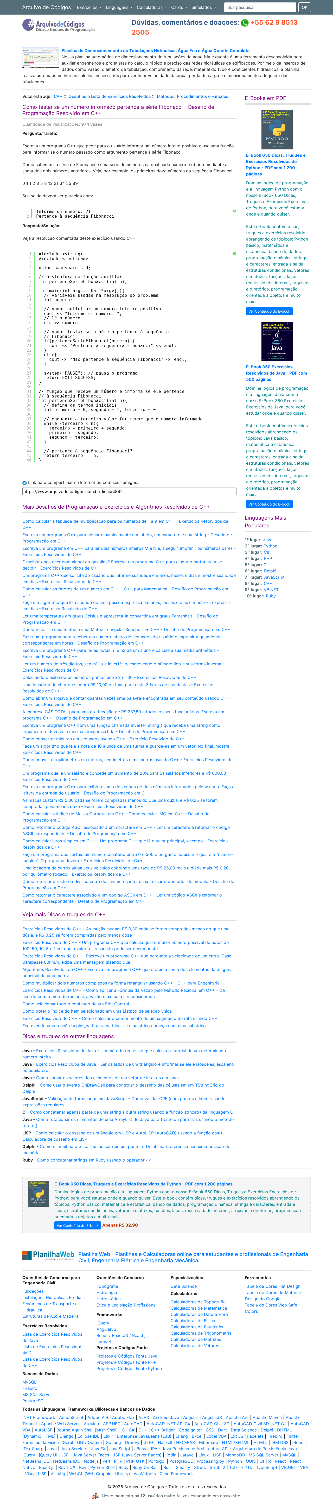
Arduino (91, 1423)
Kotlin (170, 1454)
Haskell (165, 1442)
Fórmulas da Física (40, 1442)
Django (67, 1436)
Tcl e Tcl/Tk (240, 1467)
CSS (210, 1429)
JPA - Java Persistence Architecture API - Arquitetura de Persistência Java (223, 1448)
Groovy (132, 1442)
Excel (197, 1436)
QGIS (251, 1461)
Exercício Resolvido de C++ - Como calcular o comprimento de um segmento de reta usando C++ (119, 1018)
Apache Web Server (60, 1423)
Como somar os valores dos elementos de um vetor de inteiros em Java (107, 1077)
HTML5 (260, 1442)
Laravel (104, 1341)
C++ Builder (163, 1429)
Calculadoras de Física (193, 1320)
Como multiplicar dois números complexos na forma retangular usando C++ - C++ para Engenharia (121, 983)
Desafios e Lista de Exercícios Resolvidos (110, 96)
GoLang (113, 1442)
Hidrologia (107, 1292)
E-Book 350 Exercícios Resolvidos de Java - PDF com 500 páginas (276, 373)
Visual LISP (36, 1473)
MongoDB (235, 1454)
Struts (200, 1467)
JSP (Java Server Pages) (137, 1454)
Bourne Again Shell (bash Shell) (87, 1429)
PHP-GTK (135, 1461)
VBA (304, 1467)
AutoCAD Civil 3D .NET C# (260, 1423)
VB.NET (271, 589)
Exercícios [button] (88, 7)
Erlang (181, 1436)
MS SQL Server (37, 1394)
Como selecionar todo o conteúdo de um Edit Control (75, 1003)
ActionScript (71, 1417)
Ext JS (236, 1436)
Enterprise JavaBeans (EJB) (144, 1436)
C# (267, 552)
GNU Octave (89, 1442)
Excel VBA (216, 1436)
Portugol (156, 1461)
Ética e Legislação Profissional (127, 1305)
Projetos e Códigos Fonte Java (127, 1356)
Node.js (91, 1461)
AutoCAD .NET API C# (168, 1423)
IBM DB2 (280, 1442)
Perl (106, 1461)
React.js (46, 1467)
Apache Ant (237, 1417)
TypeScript (266, 1467)
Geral (68, 1442)
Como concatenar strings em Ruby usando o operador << (94, 1160)
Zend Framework (176, 1473)
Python (270, 545)
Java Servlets (74, 1448)
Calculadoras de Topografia (198, 1301)
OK (305, 7)
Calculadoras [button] (150, 7)
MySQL (29, 1382)
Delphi (270, 570)
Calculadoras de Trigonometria (201, 1333)
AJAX (143, 1417)
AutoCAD (133, 1423)
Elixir (108, 1436)
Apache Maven (267, 1417)
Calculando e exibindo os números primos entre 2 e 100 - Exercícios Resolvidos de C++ (109, 677)
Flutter (292, 1436)
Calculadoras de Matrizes (196, 1339)
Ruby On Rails (145, 1467)
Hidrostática (109, 1298)
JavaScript (274, 577)
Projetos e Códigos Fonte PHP (126, 1362)
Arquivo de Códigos (46, 7)
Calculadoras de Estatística (198, 1326)
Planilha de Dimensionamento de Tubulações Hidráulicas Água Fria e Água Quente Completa (155, 50)
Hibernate (208, 1442)
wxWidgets (145, 1473)
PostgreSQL (34, 1400)
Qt (262, 1461)
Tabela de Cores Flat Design (272, 1286)
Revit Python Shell (97, 1467)
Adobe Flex (123, 1417)
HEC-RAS (185, 1442)
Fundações (32, 1291)
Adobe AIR (97, 1417)
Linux (203, 1454)
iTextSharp (32, 1448)
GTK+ (148, 1442)
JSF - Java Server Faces (85, 1454)
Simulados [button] (202, 7)
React (280, 1461)
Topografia (107, 1286)
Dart (222, 1429)
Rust (167, 1467)
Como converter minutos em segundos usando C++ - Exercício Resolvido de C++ (103, 738)
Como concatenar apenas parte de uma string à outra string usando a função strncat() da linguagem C (131, 1112)
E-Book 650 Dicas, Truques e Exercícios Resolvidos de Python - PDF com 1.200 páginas (143, 1184)
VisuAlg (57, 1473)
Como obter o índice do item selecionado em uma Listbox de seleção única (97, 1011)
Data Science (184, 1286)
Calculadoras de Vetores (195, 1345)
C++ (58, 96)
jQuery (103, 1323)
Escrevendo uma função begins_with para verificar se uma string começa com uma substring (114, 1025)
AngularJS (106, 1329)
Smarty (183, 1467)
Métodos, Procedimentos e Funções (192, 96)
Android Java (166, 1417)
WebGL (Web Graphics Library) (99, 1473)
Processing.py (210, 1461)
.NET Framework (38, 1417)
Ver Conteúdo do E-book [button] (269, 311)
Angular (190, 1417)
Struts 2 (217, 1467)
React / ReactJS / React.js (122, 1335)
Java (267, 539)
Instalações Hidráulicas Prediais (53, 1297)
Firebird (29, 1388)
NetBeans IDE (35, 1461)
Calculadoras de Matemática (199, 1308)
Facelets (255, 1436)
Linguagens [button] (118, 7)
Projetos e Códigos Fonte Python (129, 1368)
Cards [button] (177, 7)
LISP (217, 1454)
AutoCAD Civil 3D (212, 1423)
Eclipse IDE (89, 1436)
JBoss (140, 1448)
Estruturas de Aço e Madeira (50, 1316)
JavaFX (98, 1448)
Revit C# (66, 1467)
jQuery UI (48, 1454)
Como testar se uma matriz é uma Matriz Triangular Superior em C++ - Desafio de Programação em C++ (126, 629)
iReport (299, 1442)
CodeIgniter (190, 1429)
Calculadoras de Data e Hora (199, 1314)
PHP (268, 558)
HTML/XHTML (235, 1442)
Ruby (271, 595)
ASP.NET (111, 1423)
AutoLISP (44, 1429)
